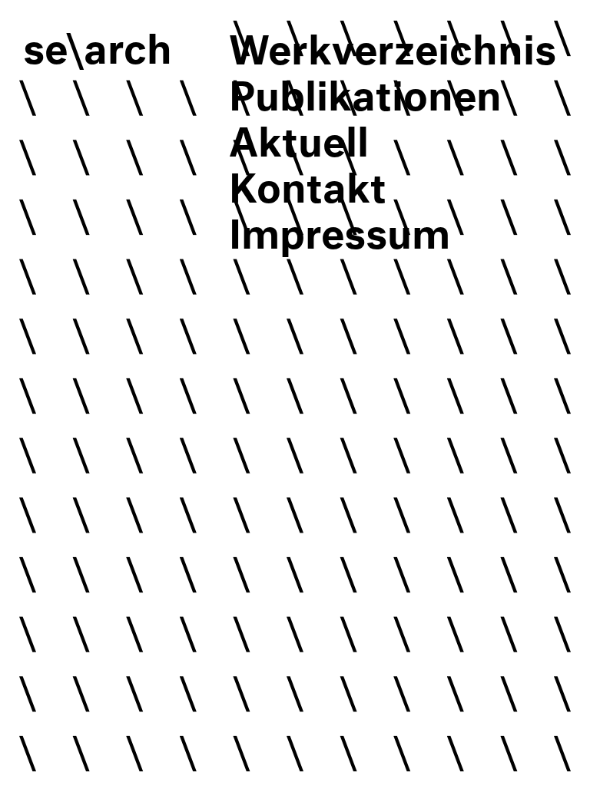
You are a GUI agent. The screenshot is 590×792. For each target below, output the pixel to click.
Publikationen (365, 88)
